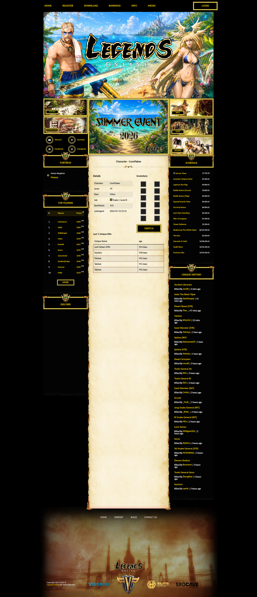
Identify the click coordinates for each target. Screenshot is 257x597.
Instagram (81, 149)
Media (152, 5)
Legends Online (53, 585)
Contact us (150, 517)
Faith (60, 227)
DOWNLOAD (52, 130)
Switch (148, 228)
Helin (60, 273)
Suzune (61, 267)
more (65, 282)
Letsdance (62, 222)
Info (134, 5)
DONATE (177, 151)
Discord (58, 140)
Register (67, 5)
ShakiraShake (64, 261)
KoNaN (61, 244)
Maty (60, 239)
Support (118, 517)
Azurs (60, 250)
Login (205, 5)
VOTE (178, 132)
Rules (134, 517)
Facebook (59, 149)
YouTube (81, 140)
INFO (178, 113)
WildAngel (62, 233)
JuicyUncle (62, 256)
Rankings (115, 5)
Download (91, 5)
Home (48, 5)
